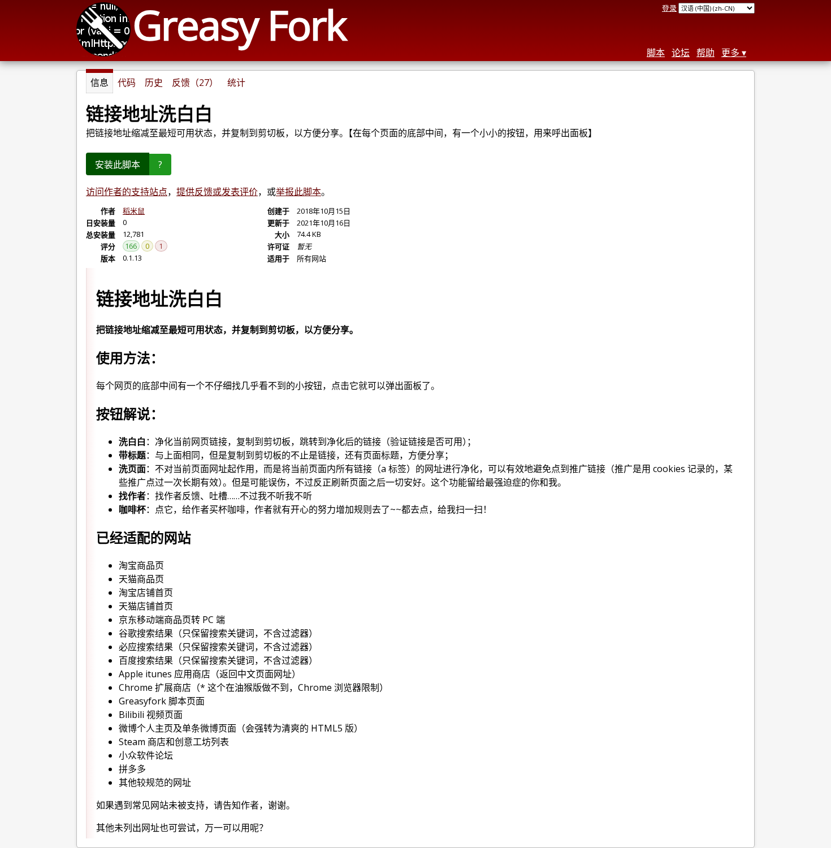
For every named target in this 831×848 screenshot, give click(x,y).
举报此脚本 (298, 191)
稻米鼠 (134, 211)
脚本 (656, 52)
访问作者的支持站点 (126, 191)
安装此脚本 (117, 164)
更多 (730, 52)
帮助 (705, 52)
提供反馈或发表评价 (217, 191)
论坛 (681, 52)
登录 (669, 8)
